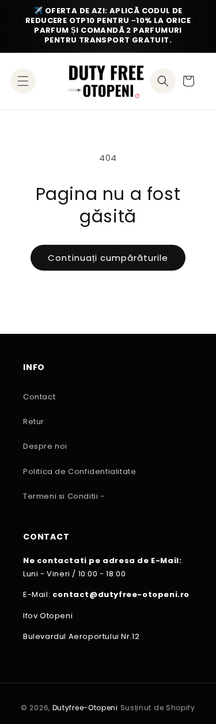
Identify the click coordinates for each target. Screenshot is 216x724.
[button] (23, 81)
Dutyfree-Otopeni (85, 708)
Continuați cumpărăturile (108, 258)
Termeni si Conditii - (64, 496)
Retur (33, 421)
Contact (39, 396)
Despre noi (45, 446)
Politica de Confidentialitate (79, 471)
